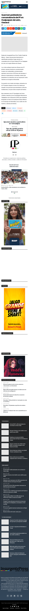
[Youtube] (14, 596)
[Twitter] (11, 596)
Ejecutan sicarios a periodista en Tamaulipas (14, 122)
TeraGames (12, 608)
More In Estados (14, 166)
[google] (8, 28)
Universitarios (24, 183)
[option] (14, 179)
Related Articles (14, 164)
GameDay (14, 604)
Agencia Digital (6, 608)
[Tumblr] (18, 596)
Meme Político (23, 608)
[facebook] (3, 28)
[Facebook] (7, 596)
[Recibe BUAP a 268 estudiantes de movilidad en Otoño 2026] (14, 176)
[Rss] (21, 596)
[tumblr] (19, 28)
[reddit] (11, 28)
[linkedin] (16, 28)
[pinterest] (13, 28)
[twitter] (5, 28)
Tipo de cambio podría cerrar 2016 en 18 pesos (14, 128)
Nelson (5, 25)
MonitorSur (17, 608)
